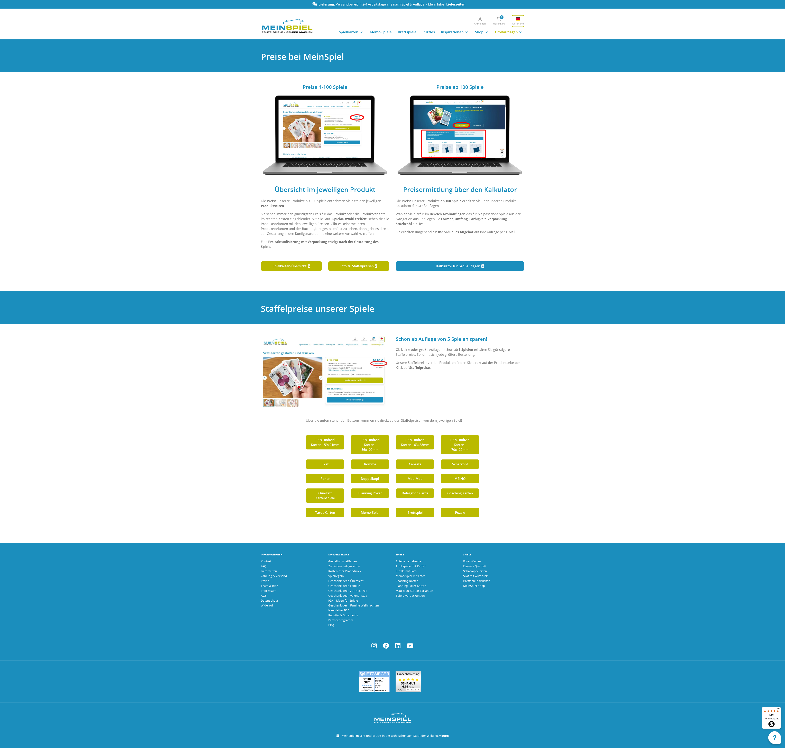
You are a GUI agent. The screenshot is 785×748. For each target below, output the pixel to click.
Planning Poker (370, 493)
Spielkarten (348, 32)
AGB (264, 596)
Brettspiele (407, 32)
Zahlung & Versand (274, 576)
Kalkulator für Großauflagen (458, 266)
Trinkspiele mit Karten (411, 566)
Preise (265, 581)
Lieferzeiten (455, 4)
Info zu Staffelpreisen (357, 266)
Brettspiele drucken (476, 581)
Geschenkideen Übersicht (345, 581)
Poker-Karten (472, 561)
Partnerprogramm (340, 620)
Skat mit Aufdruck (475, 576)
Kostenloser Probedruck (344, 571)
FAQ (263, 566)
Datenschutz (269, 600)
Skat (325, 464)
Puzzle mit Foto (406, 571)
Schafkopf (460, 464)
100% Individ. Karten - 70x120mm (460, 445)
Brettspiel (415, 512)
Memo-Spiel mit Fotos (410, 576)
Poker (325, 478)
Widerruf (267, 605)
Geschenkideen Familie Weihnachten (353, 605)
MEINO (460, 478)
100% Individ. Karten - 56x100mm (370, 445)
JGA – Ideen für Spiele (343, 600)
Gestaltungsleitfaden (342, 561)
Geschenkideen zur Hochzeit (347, 591)
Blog (331, 625)
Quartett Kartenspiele (325, 495)
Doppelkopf (370, 478)
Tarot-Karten (325, 512)
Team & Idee (269, 586)
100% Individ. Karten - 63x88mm (415, 442)
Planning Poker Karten (411, 586)
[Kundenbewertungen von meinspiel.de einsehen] (408, 681)
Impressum (268, 591)
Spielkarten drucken (409, 561)
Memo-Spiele (381, 32)
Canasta (415, 464)
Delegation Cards (415, 493)
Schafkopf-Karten (475, 571)
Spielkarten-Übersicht (290, 266)
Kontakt (266, 561)
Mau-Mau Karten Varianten (414, 591)
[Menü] (778, 709)
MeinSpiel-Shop (474, 586)
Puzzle (460, 512)
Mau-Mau (415, 478)
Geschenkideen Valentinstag (347, 596)
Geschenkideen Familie (344, 586)
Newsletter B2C (338, 610)
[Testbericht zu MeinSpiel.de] (374, 681)
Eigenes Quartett (474, 566)
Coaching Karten (460, 493)
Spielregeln (336, 576)
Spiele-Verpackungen (410, 596)
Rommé (370, 464)
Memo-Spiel (370, 512)
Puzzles (429, 32)
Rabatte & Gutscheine (343, 615)
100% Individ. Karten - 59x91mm (325, 442)
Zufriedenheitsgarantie (344, 566)
